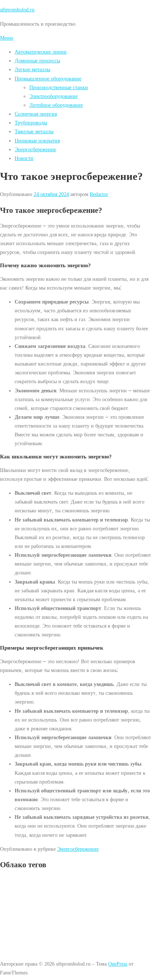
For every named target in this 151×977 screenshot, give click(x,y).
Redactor (99, 194)
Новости (24, 158)
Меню (6, 38)
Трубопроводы (31, 123)
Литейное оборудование (56, 105)
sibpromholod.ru (17, 9)
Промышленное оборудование (48, 78)
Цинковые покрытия (37, 141)
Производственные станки (58, 87)
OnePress (117, 964)
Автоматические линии (41, 52)
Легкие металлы (32, 69)
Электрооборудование (53, 96)
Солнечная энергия (36, 114)
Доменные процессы (37, 60)
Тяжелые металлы (34, 131)
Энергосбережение (35, 149)
